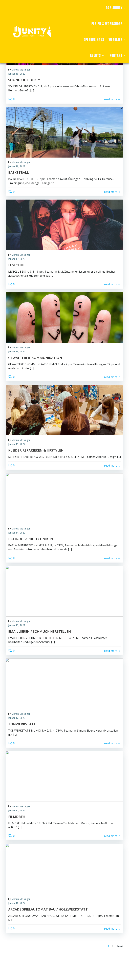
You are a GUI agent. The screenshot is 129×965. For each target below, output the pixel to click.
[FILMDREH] (64, 776)
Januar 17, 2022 (16, 258)
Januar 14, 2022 (16, 532)
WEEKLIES (115, 39)
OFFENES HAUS (93, 39)
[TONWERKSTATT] (64, 683)
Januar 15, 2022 (16, 444)
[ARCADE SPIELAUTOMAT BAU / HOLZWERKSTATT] (64, 869)
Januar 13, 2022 (16, 625)
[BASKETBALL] (64, 132)
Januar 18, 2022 (16, 166)
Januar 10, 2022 (16, 903)
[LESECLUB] (64, 224)
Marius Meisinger (20, 69)
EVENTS (95, 55)
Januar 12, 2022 (16, 717)
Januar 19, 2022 (16, 73)
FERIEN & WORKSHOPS (106, 23)
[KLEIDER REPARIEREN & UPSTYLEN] (64, 410)
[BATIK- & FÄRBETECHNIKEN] (64, 498)
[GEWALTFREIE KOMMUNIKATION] (64, 317)
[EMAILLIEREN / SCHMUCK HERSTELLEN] (64, 591)
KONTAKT (116, 55)
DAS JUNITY (114, 7)
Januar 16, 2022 (16, 351)
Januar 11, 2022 (16, 810)
